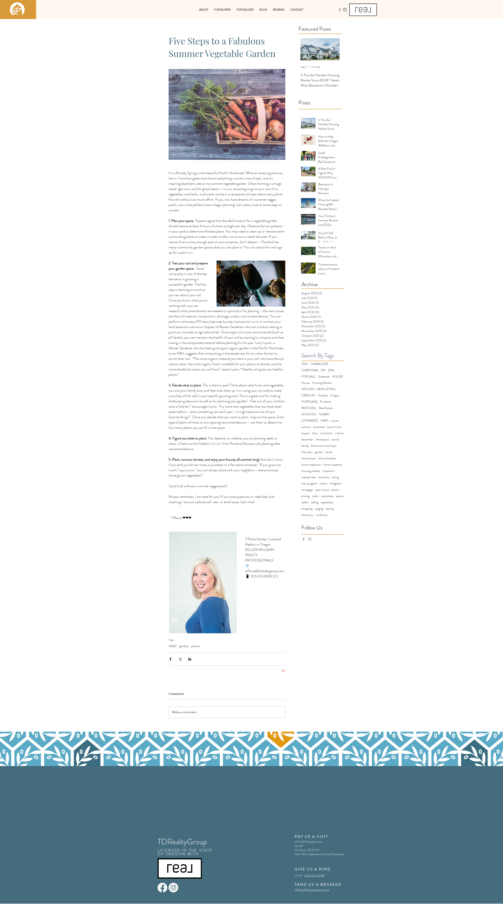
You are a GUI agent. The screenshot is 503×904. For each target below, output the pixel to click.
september (327, 502)
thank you (307, 515)
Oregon (335, 395)
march (323, 483)
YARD (172, 646)
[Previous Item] (306, 49)
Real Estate (326, 408)
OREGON (308, 395)
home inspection (311, 465)
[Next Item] (333, 49)
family (305, 446)
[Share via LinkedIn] (190, 659)
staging (319, 509)
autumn (306, 427)
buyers (305, 433)
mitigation (336, 483)
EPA (331, 370)
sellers (305, 502)
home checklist (327, 458)
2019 (304, 364)
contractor (326, 433)
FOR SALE (308, 377)
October (323, 395)
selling (314, 502)
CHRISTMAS (310, 370)
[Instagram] (173, 887)
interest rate (308, 477)
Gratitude (324, 377)
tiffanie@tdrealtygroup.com (312, 890)
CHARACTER (319, 364)
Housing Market (321, 383)
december (307, 439)
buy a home (334, 427)
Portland (325, 402)
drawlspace (322, 439)
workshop (322, 515)
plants (195, 646)
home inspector (333, 465)
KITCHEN (307, 389)
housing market (310, 471)
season (340, 496)
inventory (324, 477)
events (335, 439)
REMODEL (309, 408)
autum (335, 421)
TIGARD (324, 414)
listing (335, 477)
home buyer (308, 458)
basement (319, 427)
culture (339, 433)
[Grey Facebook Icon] (339, 9)
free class (306, 452)
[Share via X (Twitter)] (180, 659)
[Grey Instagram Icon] (344, 9)
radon (315, 496)
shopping (306, 509)
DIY (323, 370)
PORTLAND (309, 402)
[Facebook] (162, 887)
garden (184, 646)
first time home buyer (324, 446)
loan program (309, 483)
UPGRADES (309, 421)
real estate (327, 496)
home (328, 452)
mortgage (307, 490)
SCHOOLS (308, 414)
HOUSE (337, 377)
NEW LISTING (326, 389)
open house (322, 490)
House (305, 383)
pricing (305, 496)
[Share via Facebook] (170, 659)
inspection (328, 471)
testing (330, 509)
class (315, 433)
